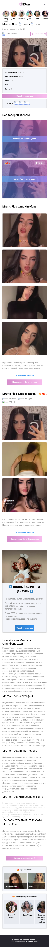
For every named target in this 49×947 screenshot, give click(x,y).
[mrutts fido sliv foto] (24, 230)
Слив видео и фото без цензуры (24, 539)
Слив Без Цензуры (24, 96)
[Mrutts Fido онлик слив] (24, 423)
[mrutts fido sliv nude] (24, 338)
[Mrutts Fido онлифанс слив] (24, 459)
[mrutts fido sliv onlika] (24, 302)
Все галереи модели (24, 375)
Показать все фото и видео (24, 382)
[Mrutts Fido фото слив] (24, 495)
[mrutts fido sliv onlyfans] (24, 266)
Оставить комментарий (24, 858)
